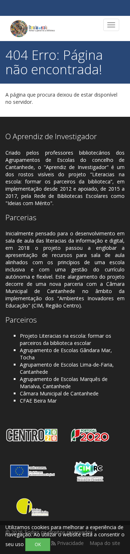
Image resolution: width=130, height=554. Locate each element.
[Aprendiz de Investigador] (32, 28)
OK (38, 544)
